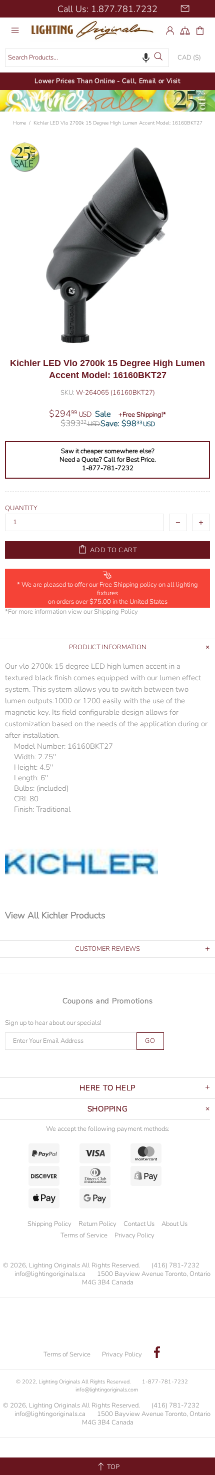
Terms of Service (84, 1235)
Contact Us (139, 1223)
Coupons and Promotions (107, 1001)
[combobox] (87, 58)
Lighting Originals (95, 30)
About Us (175, 1223)
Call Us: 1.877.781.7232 (108, 9)
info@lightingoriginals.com (107, 1389)
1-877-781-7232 (165, 1381)
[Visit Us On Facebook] (157, 1353)
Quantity (21, 508)
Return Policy (97, 1223)
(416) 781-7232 (176, 1265)
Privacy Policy (134, 1235)
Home (19, 123)
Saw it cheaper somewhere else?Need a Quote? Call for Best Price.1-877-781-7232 (108, 460)
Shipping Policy (116, 612)
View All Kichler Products (55, 915)
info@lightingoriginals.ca (50, 1274)
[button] (146, 57)
